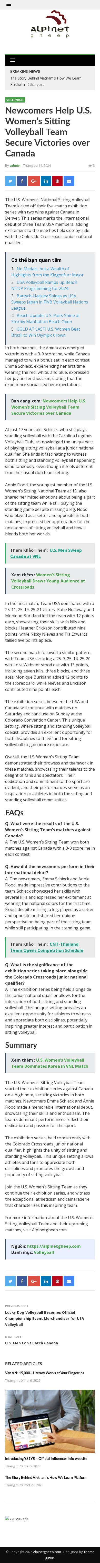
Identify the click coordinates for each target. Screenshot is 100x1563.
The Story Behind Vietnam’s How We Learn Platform (46, 1478)
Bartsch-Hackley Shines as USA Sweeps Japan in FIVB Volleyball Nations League (49, 302)
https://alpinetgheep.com (54, 1246)
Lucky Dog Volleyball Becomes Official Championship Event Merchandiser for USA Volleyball (44, 1318)
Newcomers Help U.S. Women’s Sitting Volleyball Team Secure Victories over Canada (48, 407)
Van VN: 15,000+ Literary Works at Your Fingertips (44, 1373)
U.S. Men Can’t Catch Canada (31, 1343)
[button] (8, 4)
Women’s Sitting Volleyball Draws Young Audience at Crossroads (48, 581)
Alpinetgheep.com (47, 1551)
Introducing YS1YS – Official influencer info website (46, 1459)
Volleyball (15, 100)
